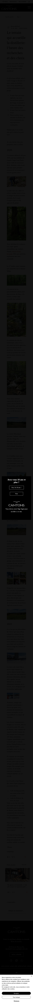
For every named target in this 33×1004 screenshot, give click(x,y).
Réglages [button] (16, 1001)
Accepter (16, 993)
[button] (16, 494)
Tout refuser (16, 997)
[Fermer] (30, 977)
